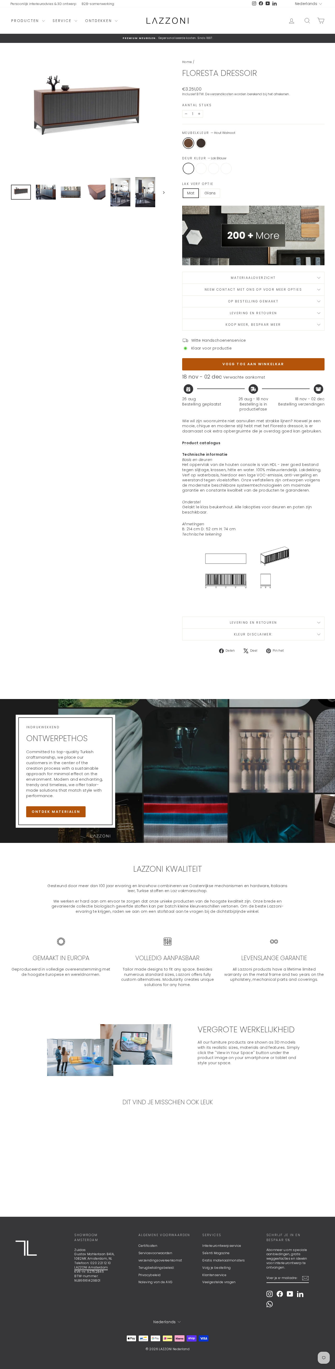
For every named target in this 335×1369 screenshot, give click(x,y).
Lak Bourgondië (213, 168)
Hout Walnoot (188, 143)
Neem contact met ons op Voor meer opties (253, 289)
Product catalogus (201, 443)
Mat (190, 193)
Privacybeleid (149, 1275)
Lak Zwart (226, 168)
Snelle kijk (47, 1170)
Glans (210, 193)
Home (187, 62)
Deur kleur (204, 158)
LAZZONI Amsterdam (91, 1267)
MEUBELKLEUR (208, 133)
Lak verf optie (198, 184)
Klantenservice (214, 1275)
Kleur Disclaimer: (253, 634)
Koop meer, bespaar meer (253, 324)
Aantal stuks (197, 105)
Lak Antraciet (201, 168)
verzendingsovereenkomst (160, 1260)
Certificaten (147, 1245)
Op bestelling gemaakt (253, 301)
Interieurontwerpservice (221, 1245)
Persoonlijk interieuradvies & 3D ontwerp (43, 4)
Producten (26, 20)
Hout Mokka (201, 143)
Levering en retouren (253, 313)
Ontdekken (99, 20)
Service (63, 20)
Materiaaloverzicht (253, 277)
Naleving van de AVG (155, 1282)
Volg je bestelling (216, 1267)
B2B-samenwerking (98, 4)
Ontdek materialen (56, 811)
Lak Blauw (188, 168)
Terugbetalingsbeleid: (156, 1267)
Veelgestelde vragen (219, 1282)
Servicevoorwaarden (155, 1253)
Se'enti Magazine (216, 1253)
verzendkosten (221, 94)
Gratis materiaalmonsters (223, 1260)
